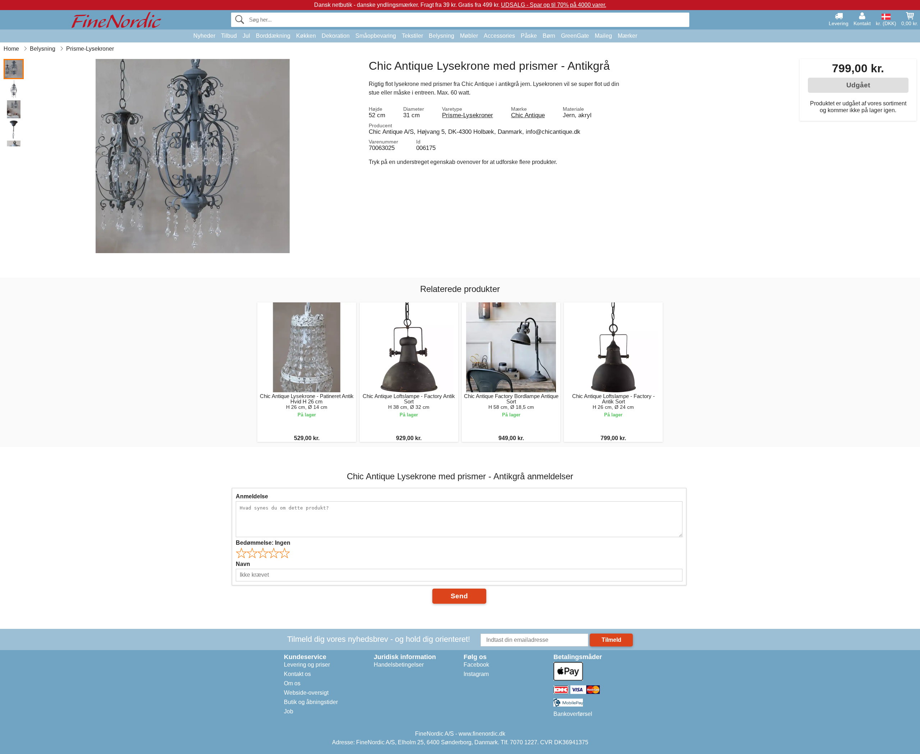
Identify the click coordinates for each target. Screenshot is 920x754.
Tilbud (229, 36)
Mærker (627, 36)
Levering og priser (307, 665)
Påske (529, 36)
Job (288, 711)
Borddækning (273, 36)
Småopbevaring (375, 36)
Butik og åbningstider (311, 702)
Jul (246, 36)
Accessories (499, 36)
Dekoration (336, 36)
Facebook (476, 665)
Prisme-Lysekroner (467, 115)
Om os (292, 683)
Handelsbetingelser (399, 665)
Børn (549, 36)
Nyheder (204, 36)
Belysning (441, 36)
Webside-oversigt (306, 693)
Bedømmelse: (263, 543)
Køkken (306, 36)
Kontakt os (297, 674)
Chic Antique (528, 115)
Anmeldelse (252, 496)
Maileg (603, 36)
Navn (243, 564)
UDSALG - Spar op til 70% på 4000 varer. (553, 5)
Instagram (476, 674)
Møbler (469, 36)
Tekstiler (412, 36)
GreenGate (575, 36)
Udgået (858, 85)
